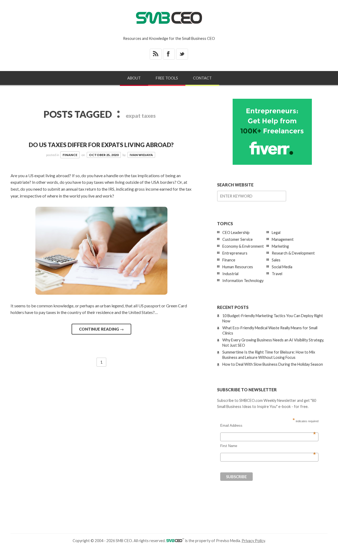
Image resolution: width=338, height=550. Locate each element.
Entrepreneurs (234, 253)
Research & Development (293, 253)
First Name (268, 446)
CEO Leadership (236, 232)
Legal (276, 232)
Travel (277, 273)
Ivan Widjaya (141, 155)
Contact (202, 78)
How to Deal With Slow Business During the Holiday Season (272, 364)
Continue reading (101, 329)
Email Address (268, 425)
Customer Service (237, 239)
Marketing (280, 246)
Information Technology (243, 280)
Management (283, 239)
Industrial (230, 273)
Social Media (282, 267)
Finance (70, 155)
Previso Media (228, 540)
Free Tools (167, 78)
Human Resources (237, 267)
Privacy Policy (253, 540)
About (134, 78)
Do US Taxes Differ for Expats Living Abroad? (101, 144)
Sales (276, 260)
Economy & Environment (243, 246)
